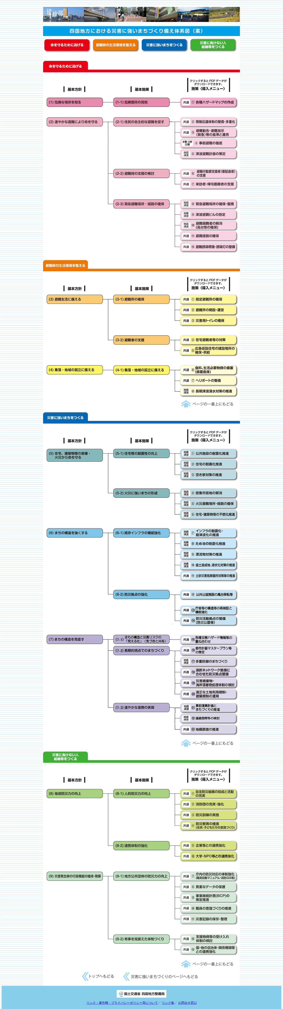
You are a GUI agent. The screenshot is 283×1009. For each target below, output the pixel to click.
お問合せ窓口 (187, 1002)
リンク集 (168, 1002)
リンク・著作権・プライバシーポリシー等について (122, 1002)
